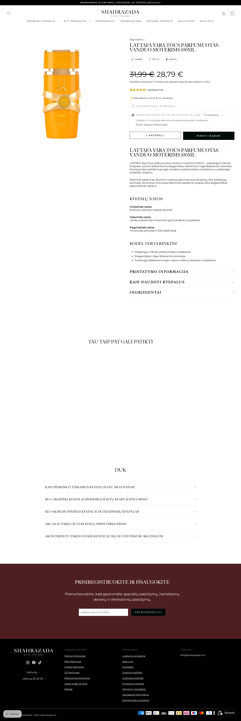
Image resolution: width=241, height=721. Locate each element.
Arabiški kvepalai (42, 21)
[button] (25, 432)
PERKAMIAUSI (105, 21)
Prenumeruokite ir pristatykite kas (169, 115)
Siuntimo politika (132, 672)
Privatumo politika (133, 683)
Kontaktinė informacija (135, 694)
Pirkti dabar (209, 135)
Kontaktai (127, 667)
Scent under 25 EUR (75, 683)
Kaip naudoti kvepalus (157, 282)
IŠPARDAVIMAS (131, 21)
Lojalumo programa (133, 655)
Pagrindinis (136, 39)
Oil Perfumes (72, 672)
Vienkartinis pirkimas (155, 106)
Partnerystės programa (135, 700)
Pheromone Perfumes (77, 678)
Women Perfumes (74, 655)
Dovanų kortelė (160, 21)
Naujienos (186, 21)
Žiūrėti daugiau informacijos (151, 124)
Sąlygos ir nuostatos (134, 689)
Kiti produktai (76, 21)
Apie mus (207, 21)
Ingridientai (145, 293)
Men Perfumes (72, 661)
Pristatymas (161, 81)
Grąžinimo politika (132, 678)
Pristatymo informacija (159, 272)
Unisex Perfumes (74, 667)
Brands (68, 689)
